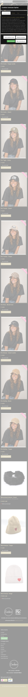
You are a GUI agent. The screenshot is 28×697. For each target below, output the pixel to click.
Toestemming (6, 13)
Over (18, 13)
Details (13, 13)
